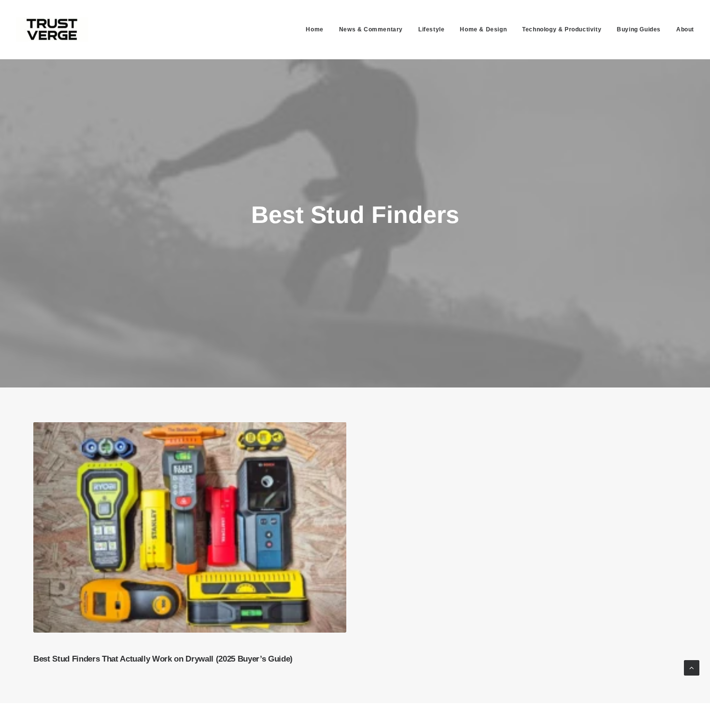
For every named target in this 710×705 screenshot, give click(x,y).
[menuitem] (318, 29)
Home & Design (483, 29)
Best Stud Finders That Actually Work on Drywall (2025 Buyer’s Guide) (163, 659)
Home (314, 29)
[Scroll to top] (691, 667)
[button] (189, 527)
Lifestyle (431, 29)
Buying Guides (639, 29)
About (685, 29)
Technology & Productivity (561, 29)
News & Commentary (371, 29)
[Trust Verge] (52, 29)
